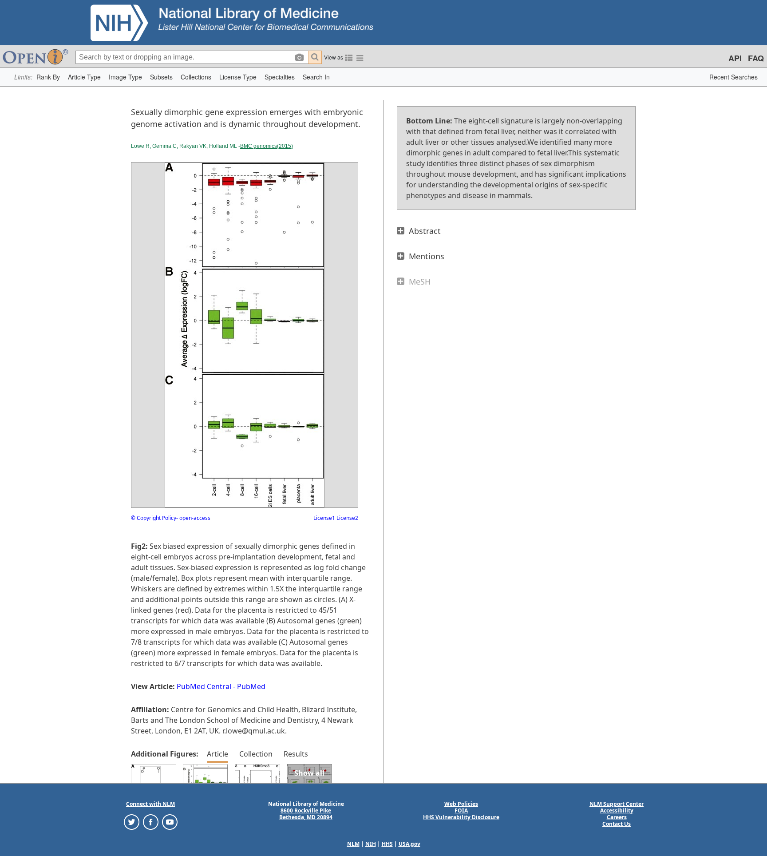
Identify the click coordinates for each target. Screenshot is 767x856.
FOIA (461, 810)
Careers (617, 817)
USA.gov (409, 844)
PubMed (251, 686)
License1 (324, 518)
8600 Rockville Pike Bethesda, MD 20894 (305, 814)
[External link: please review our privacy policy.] (131, 821)
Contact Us (616, 824)
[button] (48, 77)
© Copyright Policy (153, 518)
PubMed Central (204, 686)
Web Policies (461, 804)
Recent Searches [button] (733, 76)
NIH (370, 844)
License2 (346, 518)
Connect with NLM (150, 804)
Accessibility (616, 810)
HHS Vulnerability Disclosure (461, 817)
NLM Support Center (616, 804)
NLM (353, 844)
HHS (387, 844)
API (735, 58)
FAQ (756, 58)
